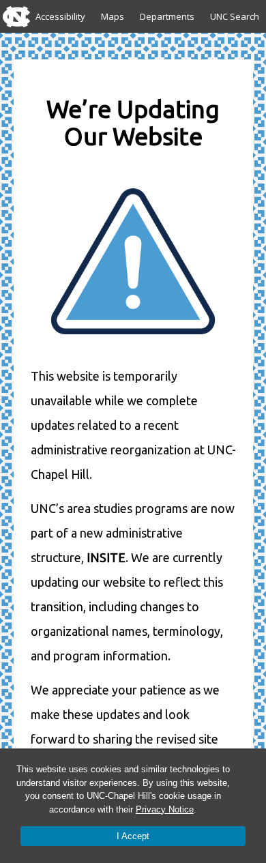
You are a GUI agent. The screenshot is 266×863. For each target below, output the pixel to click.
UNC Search (234, 16)
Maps (112, 16)
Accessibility (60, 16)
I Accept (133, 836)
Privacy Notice (165, 809)
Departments (167, 16)
